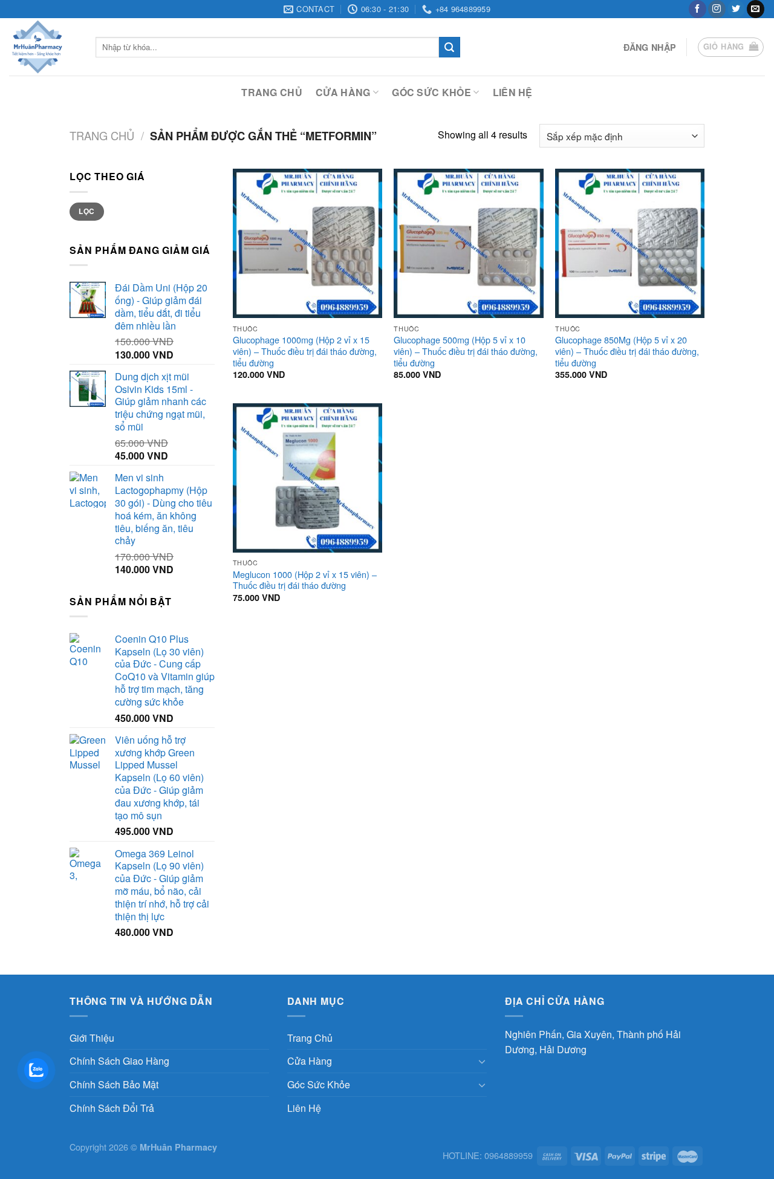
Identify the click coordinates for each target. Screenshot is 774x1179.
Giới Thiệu (92, 1038)
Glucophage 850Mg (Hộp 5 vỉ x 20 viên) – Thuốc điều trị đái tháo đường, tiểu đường (627, 351)
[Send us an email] (755, 9)
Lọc (86, 211)
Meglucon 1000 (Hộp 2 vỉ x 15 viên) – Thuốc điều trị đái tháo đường (305, 580)
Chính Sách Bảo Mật (114, 1084)
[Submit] (449, 47)
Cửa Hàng (343, 92)
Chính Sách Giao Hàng (119, 1061)
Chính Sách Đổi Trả (112, 1108)
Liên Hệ (513, 92)
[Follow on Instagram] (717, 9)
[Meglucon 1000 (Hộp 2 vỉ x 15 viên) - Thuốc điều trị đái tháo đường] (307, 478)
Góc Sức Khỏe (431, 92)
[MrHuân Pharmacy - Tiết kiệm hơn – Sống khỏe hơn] (43, 47)
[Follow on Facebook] (697, 9)
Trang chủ (102, 135)
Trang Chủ (271, 92)
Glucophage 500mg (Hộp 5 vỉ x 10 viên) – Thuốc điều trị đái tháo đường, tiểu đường (466, 351)
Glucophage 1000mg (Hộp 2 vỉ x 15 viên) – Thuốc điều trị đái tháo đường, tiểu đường (305, 351)
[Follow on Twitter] (736, 9)
